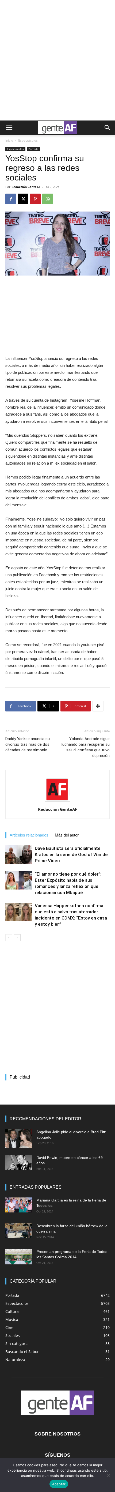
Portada (33, 149)
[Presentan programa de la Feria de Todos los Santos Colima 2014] (18, 1256)
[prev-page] (8, 937)
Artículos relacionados (29, 835)
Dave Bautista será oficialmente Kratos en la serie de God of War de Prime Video (71, 854)
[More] (97, 706)
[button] (9, 127)
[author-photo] (57, 802)
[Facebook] (10, 199)
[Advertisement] (57, 60)
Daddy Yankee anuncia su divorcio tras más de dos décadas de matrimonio (27, 744)
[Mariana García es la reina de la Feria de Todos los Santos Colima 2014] (18, 1204)
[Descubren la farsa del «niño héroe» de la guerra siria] (18, 1230)
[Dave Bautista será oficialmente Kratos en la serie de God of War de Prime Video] (18, 854)
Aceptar (59, 1484)
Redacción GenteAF (25, 187)
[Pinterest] (35, 199)
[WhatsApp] (47, 199)
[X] (23, 199)
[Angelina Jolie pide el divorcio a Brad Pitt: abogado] (18, 1138)
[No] (108, 1475)
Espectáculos (28, 140)
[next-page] (17, 937)
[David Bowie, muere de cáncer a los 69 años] (18, 1162)
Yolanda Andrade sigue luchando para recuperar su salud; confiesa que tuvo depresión (86, 747)
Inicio (9, 140)
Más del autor (67, 835)
